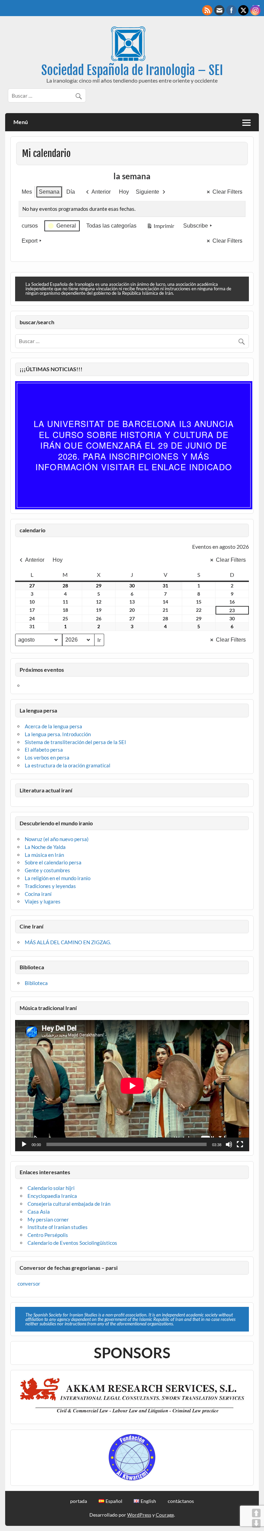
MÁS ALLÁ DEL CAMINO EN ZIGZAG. (68, 942)
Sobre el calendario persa (53, 862)
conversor (29, 1283)
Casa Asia (39, 1211)
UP (256, 1513)
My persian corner (48, 1219)
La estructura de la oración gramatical (67, 765)
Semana (49, 192)
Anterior (101, 192)
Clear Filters (227, 192)
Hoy (124, 192)
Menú (20, 122)
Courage (165, 1515)
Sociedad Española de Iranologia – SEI (132, 70)
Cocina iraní (38, 894)
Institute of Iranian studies (58, 1227)
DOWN (256, 1523)
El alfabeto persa (44, 749)
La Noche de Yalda (45, 847)
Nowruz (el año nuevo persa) (57, 839)
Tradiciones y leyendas (50, 886)
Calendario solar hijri (51, 1188)
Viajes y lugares (42, 901)
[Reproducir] (24, 1144)
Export (29, 241)
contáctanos (181, 1501)
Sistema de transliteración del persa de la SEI (75, 742)
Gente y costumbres (47, 870)
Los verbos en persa (47, 757)
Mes (27, 192)
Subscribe (195, 226)
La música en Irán (44, 855)
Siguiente (147, 192)
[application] (132, 1085)
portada (78, 1501)
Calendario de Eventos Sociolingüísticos (72, 1243)
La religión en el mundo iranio (57, 878)
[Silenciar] (229, 1144)
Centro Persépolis (48, 1235)
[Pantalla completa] (239, 1144)
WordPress (139, 1515)
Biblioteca (36, 983)
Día (70, 192)
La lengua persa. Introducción (58, 734)
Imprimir (160, 227)
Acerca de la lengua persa (53, 726)
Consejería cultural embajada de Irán (69, 1204)
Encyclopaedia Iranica (52, 1196)
